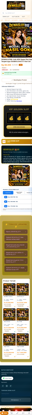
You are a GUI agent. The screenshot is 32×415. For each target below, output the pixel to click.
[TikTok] (10, 386)
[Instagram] (6, 386)
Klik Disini (19, 101)
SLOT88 (21, 20)
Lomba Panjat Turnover (19, 193)
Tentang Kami (5, 394)
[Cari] (3, 13)
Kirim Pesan (8, 378)
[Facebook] (2, 386)
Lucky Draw (8, 192)
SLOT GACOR (15, 16)
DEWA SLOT (6, 16)
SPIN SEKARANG (19, 127)
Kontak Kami (5, 396)
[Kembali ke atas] (29, 404)
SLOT (23, 16)
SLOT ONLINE (27, 20)
